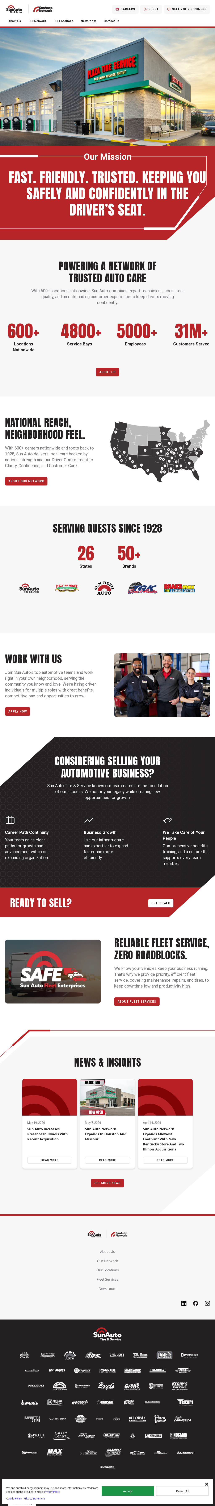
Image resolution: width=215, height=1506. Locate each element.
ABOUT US (107, 372)
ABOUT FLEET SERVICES (137, 1001)
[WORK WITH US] (162, 685)
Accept (128, 1491)
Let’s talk (161, 903)
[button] (207, 1484)
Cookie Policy (14, 1498)
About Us (14, 21)
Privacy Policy (52, 1492)
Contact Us (111, 21)
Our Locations (63, 21)
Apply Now (17, 711)
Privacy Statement (34, 1498)
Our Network (37, 21)
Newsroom (88, 21)
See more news (107, 1183)
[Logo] (29, 9)
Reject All (182, 1491)
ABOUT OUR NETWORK (26, 481)
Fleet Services (107, 1279)
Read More (49, 1160)
